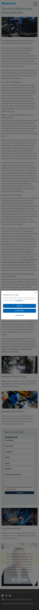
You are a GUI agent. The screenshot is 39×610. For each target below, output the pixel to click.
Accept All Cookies (19, 310)
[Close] (35, 293)
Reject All (19, 305)
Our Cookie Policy (19, 300)
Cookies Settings (19, 315)
